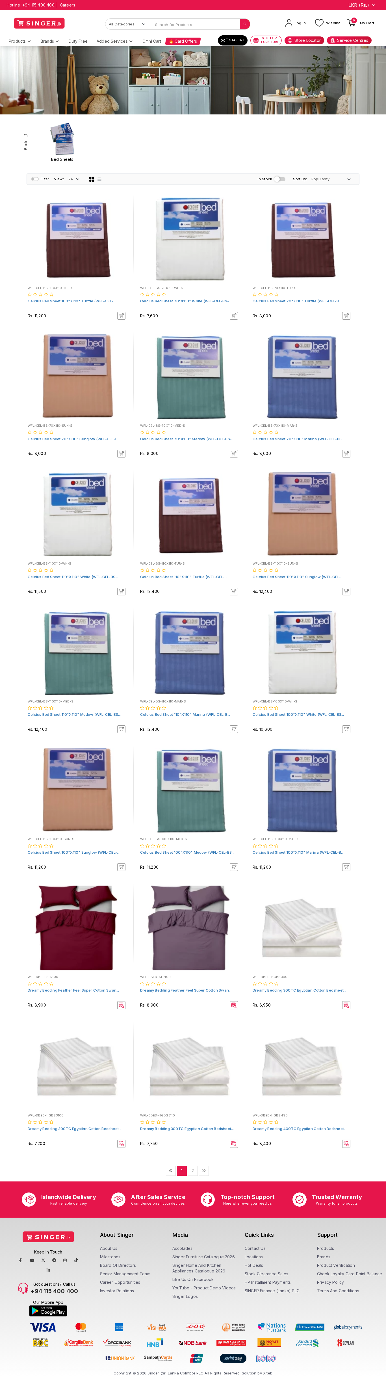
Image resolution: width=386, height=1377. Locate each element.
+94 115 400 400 (38, 5)
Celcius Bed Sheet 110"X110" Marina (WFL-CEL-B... (185, 714)
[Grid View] (92, 179)
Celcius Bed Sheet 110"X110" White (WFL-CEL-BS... (73, 576)
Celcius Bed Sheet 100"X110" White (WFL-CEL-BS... (298, 714)
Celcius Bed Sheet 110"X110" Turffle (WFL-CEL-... (183, 576)
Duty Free (78, 41)
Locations (254, 1256)
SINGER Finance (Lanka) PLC (272, 1290)
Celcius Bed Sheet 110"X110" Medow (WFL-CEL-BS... (74, 714)
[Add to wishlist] (125, 205)
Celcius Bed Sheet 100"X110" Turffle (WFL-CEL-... (72, 301)
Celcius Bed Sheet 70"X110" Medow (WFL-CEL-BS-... (187, 439)
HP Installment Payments (268, 1282)
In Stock (265, 179)
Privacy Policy (330, 1282)
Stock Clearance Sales (266, 1273)
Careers (67, 5)
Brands (47, 41)
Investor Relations (117, 1290)
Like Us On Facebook (193, 1279)
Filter (45, 179)
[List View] (99, 179)
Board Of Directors (118, 1265)
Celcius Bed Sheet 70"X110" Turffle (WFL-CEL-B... (297, 301)
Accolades (182, 1248)
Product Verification (336, 1265)
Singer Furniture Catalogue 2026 (203, 1256)
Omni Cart (151, 41)
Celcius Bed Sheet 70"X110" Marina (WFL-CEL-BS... (298, 439)
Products (17, 41)
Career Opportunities (120, 1282)
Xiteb (267, 1373)
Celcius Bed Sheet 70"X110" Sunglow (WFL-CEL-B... (74, 439)
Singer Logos (185, 1296)
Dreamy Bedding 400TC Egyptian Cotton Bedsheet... (300, 1128)
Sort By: (300, 179)
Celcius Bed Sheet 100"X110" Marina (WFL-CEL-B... (298, 852)
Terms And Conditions (338, 1290)
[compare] (125, 213)
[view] (125, 221)
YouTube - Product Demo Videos (204, 1287)
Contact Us (255, 1248)
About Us (109, 1248)
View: (59, 179)
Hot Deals (254, 1265)
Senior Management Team (125, 1273)
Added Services (112, 41)
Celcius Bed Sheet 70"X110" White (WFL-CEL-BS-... (186, 301)
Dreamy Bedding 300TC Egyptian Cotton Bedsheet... (299, 990)
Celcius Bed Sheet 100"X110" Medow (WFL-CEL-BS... (187, 852)
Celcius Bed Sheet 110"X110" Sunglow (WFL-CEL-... (298, 576)
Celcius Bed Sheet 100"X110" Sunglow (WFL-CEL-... (74, 852)
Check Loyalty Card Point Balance (349, 1273)
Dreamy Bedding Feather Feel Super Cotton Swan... (73, 990)
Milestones (110, 1256)
